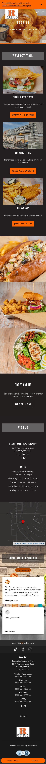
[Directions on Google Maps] (23, 524)
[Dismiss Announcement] (41, 4)
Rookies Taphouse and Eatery (23, 732)
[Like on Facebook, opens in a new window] (21, 459)
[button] (23, 259)
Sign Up (35, 760)
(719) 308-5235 (23, 669)
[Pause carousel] (44, 41)
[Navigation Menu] (42, 12)
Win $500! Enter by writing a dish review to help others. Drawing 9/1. (16, 4)
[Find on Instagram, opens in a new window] (24, 459)
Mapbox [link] (18, 544)
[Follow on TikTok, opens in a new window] (16, 650)
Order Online (13, 760)
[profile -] (37, 12)
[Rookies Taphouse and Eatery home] (12, 14)
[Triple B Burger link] (23, 80)
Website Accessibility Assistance (23, 745)
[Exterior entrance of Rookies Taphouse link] (23, 135)
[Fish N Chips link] (23, 191)
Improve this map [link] (38, 544)
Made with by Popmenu (18, 642)
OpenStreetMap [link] (27, 544)
